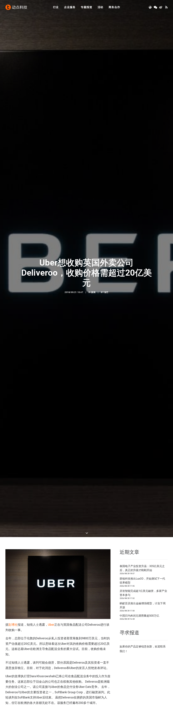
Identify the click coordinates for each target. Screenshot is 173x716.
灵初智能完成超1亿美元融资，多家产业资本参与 (143, 593)
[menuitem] (56, 7)
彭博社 (13, 624)
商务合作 (114, 7)
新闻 (93, 292)
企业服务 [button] (69, 7)
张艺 (106, 292)
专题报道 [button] (86, 7)
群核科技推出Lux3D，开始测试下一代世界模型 (142, 580)
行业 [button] (56, 7)
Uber (51, 624)
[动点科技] (16, 7)
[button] (150, 7)
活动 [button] (100, 7)
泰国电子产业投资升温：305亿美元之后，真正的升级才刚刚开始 (142, 568)
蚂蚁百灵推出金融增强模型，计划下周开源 (143, 605)
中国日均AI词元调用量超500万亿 (139, 615)
